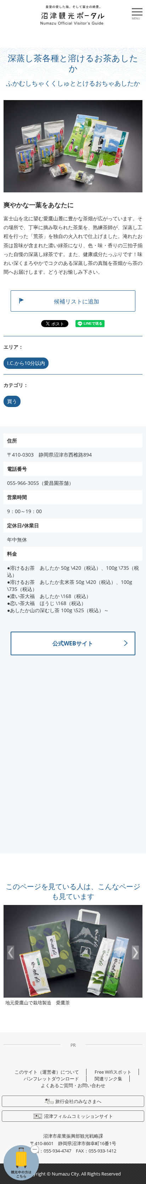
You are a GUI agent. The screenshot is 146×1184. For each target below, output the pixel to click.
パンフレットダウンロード (51, 1078)
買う (12, 401)
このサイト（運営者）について (47, 1072)
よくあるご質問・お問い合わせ (73, 1085)
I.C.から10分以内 (26, 363)
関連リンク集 (108, 1078)
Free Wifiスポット (113, 1072)
